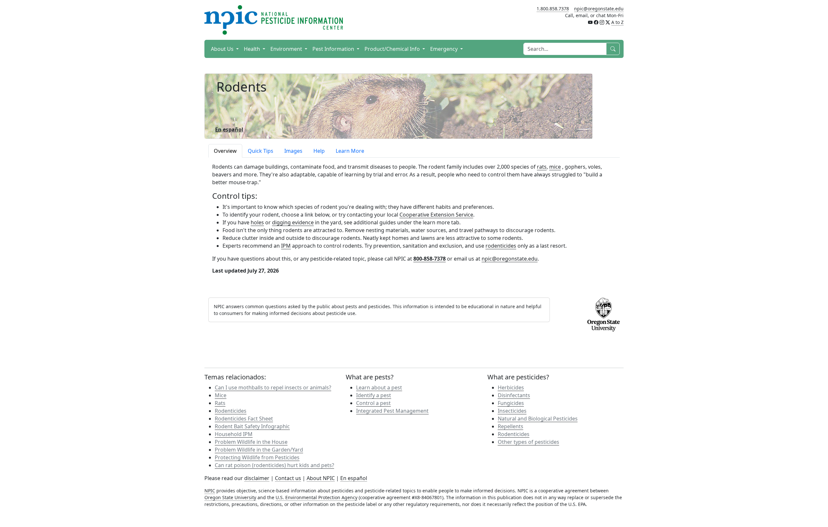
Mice (220, 395)
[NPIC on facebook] (596, 22)
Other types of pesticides (528, 441)
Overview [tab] (225, 150)
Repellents (510, 426)
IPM (286, 245)
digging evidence (293, 222)
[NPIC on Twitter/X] (607, 22)
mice (555, 166)
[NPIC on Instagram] (602, 22)
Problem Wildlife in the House (251, 441)
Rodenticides (230, 410)
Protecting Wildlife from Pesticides (257, 457)
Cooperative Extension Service (436, 214)
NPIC (209, 491)
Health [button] (252, 48)
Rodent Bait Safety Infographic (252, 426)
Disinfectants (514, 395)
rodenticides (500, 245)
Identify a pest (373, 395)
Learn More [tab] (350, 150)
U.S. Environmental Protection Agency (316, 497)
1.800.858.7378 (553, 9)
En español (353, 478)
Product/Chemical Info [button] (393, 48)
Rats (220, 403)
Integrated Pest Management (392, 410)
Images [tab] (293, 150)
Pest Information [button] (333, 48)
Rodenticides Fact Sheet (244, 418)
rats (542, 166)
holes (257, 222)
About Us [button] (223, 48)
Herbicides (511, 387)
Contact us (288, 478)
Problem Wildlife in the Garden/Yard (259, 449)
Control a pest (373, 403)
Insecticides (512, 410)
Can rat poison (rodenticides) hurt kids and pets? (274, 465)
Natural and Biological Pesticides (538, 418)
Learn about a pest (379, 387)
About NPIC (321, 478)
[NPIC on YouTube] (590, 22)
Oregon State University (230, 497)
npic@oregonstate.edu (599, 9)
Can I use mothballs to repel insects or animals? (273, 387)
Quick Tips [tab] (260, 150)
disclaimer (256, 478)
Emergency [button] (444, 48)
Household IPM (234, 434)
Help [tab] (319, 150)
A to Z (617, 22)
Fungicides (511, 403)
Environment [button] (286, 48)
